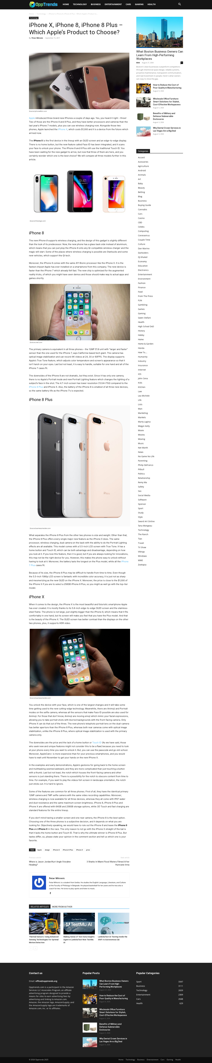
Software (142, 499)
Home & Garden (145, 343)
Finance (142, 287)
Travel (141, 543)
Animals (142, 174)
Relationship (144, 478)
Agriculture (143, 166)
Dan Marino (143, 248)
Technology (80, 4)
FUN (140, 300)
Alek (138, 63)
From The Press (145, 296)
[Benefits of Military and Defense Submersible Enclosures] (143, 117)
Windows (142, 556)
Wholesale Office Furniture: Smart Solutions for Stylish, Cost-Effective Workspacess (167, 102)
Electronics (143, 270)
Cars (128, 4)
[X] (38, 44)
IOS (139, 374)
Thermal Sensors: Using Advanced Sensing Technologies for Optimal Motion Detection (44, 940)
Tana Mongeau (145, 525)
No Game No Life (146, 456)
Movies (141, 434)
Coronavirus (144, 235)
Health (152, 4)
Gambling (142, 304)
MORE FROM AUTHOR (62, 907)
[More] (59, 44)
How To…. (142, 352)
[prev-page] (31, 948)
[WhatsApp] (52, 44)
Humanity (142, 356)
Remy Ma (142, 482)
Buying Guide (144, 205)
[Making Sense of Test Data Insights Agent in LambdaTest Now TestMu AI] (79, 923)
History (141, 330)
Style (140, 517)
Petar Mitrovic (37, 38)
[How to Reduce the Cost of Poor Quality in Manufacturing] (143, 88)
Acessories (143, 161)
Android (142, 170)
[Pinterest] (45, 44)
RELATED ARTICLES (40, 907)
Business (96, 4)
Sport (140, 508)
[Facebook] (32, 44)
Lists (140, 404)
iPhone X (62, 129)
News (140, 452)
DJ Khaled (142, 257)
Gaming (139, 4)
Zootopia (142, 564)
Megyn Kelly (144, 426)
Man (140, 408)
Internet (142, 369)
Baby (140, 183)
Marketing (143, 413)
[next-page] (35, 948)
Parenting (142, 460)
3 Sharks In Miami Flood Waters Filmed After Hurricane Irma (108, 863)
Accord (141, 157)
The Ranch (143, 534)
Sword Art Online (146, 521)
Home (66, 4)
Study (140, 512)
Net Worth (143, 447)
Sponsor (142, 504)
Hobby (141, 335)
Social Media (144, 495)
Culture (141, 244)
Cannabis (142, 209)
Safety (141, 486)
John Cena (143, 378)
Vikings (141, 551)
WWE (140, 560)
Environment (144, 278)
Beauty (141, 187)
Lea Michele (144, 395)
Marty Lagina (144, 421)
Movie (141, 430)
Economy (142, 261)
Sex (139, 491)
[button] (179, 4)
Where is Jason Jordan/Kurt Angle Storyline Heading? (50, 863)
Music (141, 443)
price (88, 850)
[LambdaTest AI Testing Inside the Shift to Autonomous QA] (113, 923)
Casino (141, 218)
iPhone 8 (56, 850)
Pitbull (141, 469)
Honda (141, 348)
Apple (32, 118)
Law (140, 391)
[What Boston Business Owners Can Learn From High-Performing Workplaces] (159, 32)
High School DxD (146, 326)
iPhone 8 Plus (36, 387)
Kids (140, 382)
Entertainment (113, 4)
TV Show (142, 547)
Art (139, 179)
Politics (141, 473)
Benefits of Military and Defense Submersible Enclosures (164, 116)
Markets (142, 417)
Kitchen (141, 387)
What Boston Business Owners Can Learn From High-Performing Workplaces (159, 55)
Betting (141, 192)
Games (141, 309)
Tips (140, 538)
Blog (140, 196)
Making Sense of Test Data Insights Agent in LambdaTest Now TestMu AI (78, 940)
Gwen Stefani (144, 317)
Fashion (142, 283)
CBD (140, 222)
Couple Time (144, 239)
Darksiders (143, 252)
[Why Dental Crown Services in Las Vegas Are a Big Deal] (143, 131)
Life (139, 400)
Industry (142, 361)
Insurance (143, 365)
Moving (141, 439)
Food (140, 291)
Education (143, 265)
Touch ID (96, 742)
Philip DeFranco (145, 465)
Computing (143, 231)
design (47, 850)
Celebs (141, 226)
